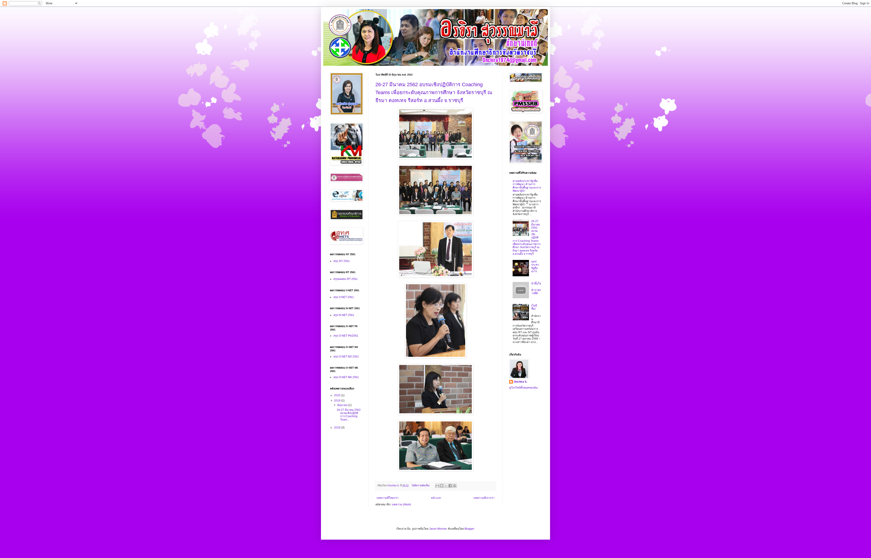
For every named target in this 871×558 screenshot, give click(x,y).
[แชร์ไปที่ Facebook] (450, 485)
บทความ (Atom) (401, 504)
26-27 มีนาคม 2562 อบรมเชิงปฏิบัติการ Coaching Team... (349, 414)
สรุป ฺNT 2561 (341, 261)
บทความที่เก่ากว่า (483, 497)
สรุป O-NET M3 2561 (346, 356)
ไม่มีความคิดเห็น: (421, 485)
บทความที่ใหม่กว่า (388, 497)
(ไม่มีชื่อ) (534, 307)
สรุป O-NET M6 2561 (346, 377)
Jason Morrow (437, 528)
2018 (337, 427)
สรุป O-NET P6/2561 (345, 335)
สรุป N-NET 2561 (343, 315)
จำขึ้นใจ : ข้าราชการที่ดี (536, 288)
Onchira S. (520, 381)
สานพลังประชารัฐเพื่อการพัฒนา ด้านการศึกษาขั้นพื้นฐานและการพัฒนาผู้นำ (527, 185)
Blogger (469, 528)
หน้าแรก (436, 497)
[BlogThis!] (441, 485)
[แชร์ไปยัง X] (446, 485)
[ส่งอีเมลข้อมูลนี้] (437, 485)
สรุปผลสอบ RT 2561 (345, 279)
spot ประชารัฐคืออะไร (535, 266)
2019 (337, 400)
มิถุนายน (342, 405)
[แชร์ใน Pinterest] (454, 485)
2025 (337, 395)
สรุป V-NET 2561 (343, 297)
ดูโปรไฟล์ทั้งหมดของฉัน (523, 387)
